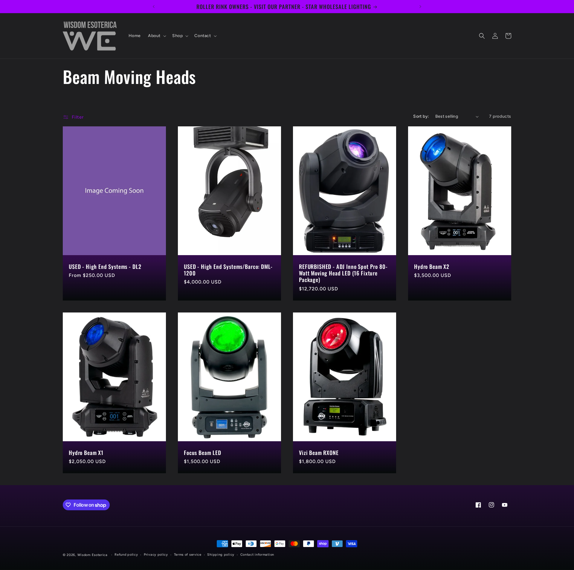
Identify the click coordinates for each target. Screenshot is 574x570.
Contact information (257, 555)
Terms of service (187, 555)
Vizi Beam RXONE (319, 452)
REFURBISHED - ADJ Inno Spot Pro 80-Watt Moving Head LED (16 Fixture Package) (343, 273)
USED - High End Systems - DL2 (105, 266)
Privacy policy (156, 555)
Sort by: (421, 116)
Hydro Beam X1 (86, 452)
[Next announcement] (420, 6)
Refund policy (126, 555)
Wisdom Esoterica (92, 555)
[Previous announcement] (153, 6)
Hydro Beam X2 (431, 266)
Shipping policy (220, 555)
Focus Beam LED (202, 452)
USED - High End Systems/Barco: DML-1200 (228, 269)
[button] (156, 36)
